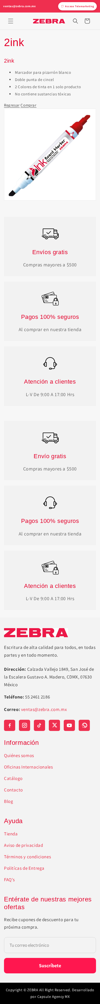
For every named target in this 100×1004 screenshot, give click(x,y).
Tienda (11, 834)
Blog (8, 801)
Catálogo (13, 778)
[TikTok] (39, 725)
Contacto (13, 790)
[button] (11, 21)
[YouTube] (69, 725)
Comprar (28, 105)
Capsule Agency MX (53, 996)
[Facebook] (9, 725)
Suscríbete (50, 965)
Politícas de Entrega (24, 868)
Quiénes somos (19, 755)
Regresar (12, 105)
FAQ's (9, 880)
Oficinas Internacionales (28, 767)
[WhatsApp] (84, 725)
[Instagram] (24, 725)
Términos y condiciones (27, 857)
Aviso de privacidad (23, 845)
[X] (54, 725)
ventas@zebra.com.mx (19, 6)
